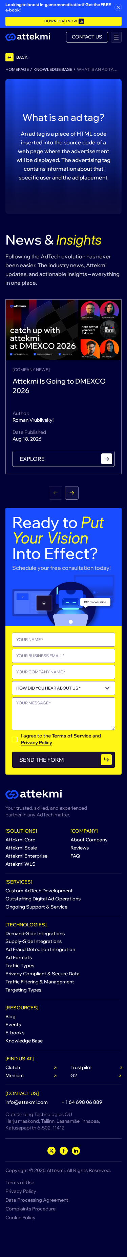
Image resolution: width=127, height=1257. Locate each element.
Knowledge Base (53, 69)
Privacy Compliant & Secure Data (42, 974)
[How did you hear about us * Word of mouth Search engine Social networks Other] (63, 688)
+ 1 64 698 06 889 (81, 1102)
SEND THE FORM (41, 759)
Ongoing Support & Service (36, 907)
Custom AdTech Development (39, 891)
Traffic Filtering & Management (39, 982)
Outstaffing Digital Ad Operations (43, 899)
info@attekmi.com (26, 1102)
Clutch (12, 1067)
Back (21, 57)
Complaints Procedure (30, 1209)
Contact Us (87, 37)
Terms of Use (19, 1182)
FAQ (75, 856)
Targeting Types (23, 990)
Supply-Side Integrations (33, 941)
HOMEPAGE (17, 69)
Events (13, 1025)
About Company (89, 840)
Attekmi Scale (21, 848)
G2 (73, 1075)
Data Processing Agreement (36, 1200)
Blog (10, 1016)
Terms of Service (71, 736)
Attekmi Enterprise (26, 856)
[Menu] (116, 37)
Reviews (79, 848)
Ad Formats (18, 957)
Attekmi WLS (20, 864)
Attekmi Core (20, 840)
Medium (14, 1075)
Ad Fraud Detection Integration (40, 949)
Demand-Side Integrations (35, 933)
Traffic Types (19, 965)
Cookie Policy (20, 1217)
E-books (14, 1033)
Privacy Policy (36, 742)
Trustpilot (81, 1067)
